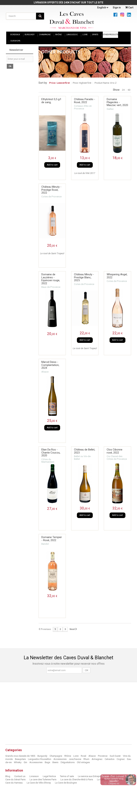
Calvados (110, 759)
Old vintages (83, 762)
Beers (55, 762)
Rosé (83, 756)
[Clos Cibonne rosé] (117, 483)
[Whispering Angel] (117, 308)
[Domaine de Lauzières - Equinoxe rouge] (52, 309)
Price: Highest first (82, 83)
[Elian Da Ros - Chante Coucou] (52, 484)
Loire (76, 756)
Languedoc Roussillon (40, 759)
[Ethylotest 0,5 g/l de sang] (52, 133)
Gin (26, 762)
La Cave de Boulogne (66, 782)
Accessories (36, 762)
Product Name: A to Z (105, 83)
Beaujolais (20, 759)
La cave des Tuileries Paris (43, 779)
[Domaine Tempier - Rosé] (52, 571)
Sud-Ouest (115, 756)
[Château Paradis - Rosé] (84, 133)
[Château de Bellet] (84, 483)
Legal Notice (49, 776)
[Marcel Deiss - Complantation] (52, 396)
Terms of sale (67, 776)
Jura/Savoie (75, 759)
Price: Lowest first (59, 83)
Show (116, 89)
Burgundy (42, 756)
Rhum (86, 759)
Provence (103, 756)
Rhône (68, 756)
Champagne (56, 756)
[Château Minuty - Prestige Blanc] (84, 308)
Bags (48, 762)
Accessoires (60, 759)
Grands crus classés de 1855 (20, 756)
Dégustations (68, 762)
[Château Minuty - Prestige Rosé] (52, 221)
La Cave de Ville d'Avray (39, 782)
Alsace (92, 756)
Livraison (34, 776)
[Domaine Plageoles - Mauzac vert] (117, 133)
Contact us (20, 776)
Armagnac (97, 759)
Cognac (121, 759)
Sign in (117, 7)
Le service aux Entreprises (91, 776)
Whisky (18, 762)
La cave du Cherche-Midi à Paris (76, 779)
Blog (8, 776)
